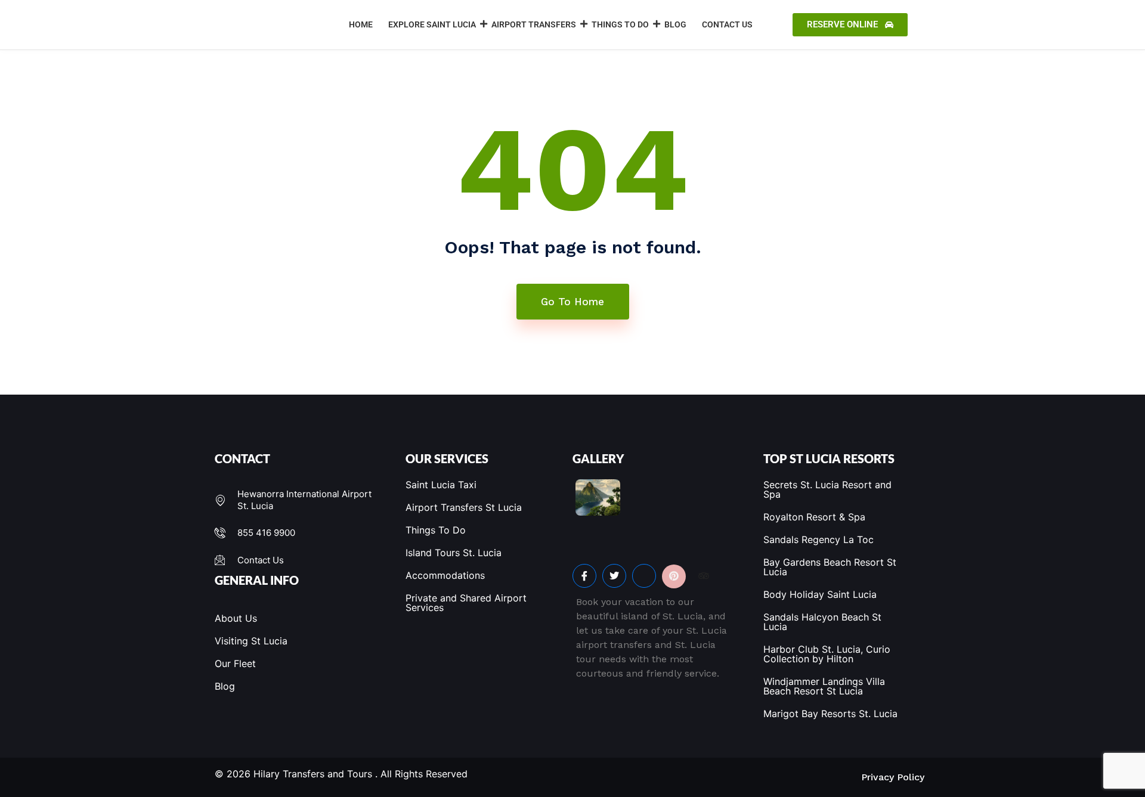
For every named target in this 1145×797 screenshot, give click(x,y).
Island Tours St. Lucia (454, 553)
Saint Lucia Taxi (441, 485)
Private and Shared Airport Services (466, 602)
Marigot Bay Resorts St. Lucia (830, 714)
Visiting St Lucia (251, 641)
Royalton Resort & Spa (814, 517)
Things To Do (620, 24)
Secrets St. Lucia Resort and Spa (827, 489)
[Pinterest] (674, 576)
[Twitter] (614, 576)
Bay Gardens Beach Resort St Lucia (829, 567)
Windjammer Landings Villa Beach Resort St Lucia (824, 686)
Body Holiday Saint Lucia (820, 594)
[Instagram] (644, 576)
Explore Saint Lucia (432, 24)
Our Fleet (235, 663)
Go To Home (572, 302)
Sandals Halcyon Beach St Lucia (822, 621)
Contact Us (727, 24)
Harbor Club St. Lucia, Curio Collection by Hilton (826, 654)
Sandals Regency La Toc (818, 539)
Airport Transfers (533, 24)
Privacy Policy (892, 777)
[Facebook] (584, 576)
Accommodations (445, 575)
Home (361, 24)
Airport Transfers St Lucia (464, 507)
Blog (675, 24)
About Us (236, 618)
